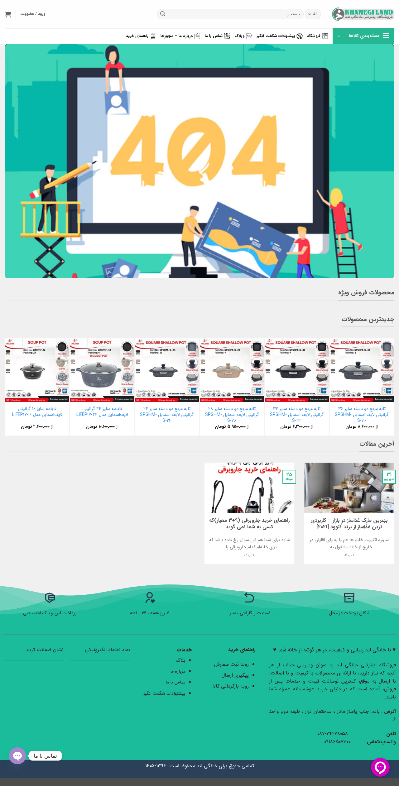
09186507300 (338, 742)
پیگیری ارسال (235, 675)
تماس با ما (214, 36)
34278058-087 (332, 734)
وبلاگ (239, 36)
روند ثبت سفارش (231, 664)
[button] (8, 14)
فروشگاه (313, 36)
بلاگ (180, 660)
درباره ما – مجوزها (177, 36)
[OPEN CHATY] (17, 755)
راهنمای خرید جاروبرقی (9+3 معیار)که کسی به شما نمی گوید (249, 524)
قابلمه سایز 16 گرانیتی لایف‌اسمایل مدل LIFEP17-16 (37, 412)
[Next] (8, 386)
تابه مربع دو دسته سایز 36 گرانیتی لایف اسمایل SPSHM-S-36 (362, 415)
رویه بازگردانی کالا (231, 686)
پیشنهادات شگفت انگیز (276, 36)
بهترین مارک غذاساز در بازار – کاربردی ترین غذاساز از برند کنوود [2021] (349, 524)
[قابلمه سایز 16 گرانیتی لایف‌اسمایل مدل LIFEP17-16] (37, 370)
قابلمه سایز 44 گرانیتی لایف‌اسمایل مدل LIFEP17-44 (102, 412)
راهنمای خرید (137, 36)
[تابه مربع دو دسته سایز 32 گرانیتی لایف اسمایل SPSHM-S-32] (297, 370)
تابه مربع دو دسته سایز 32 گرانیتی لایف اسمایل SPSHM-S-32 (297, 415)
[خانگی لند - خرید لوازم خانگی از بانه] (363, 14)
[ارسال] (162, 14)
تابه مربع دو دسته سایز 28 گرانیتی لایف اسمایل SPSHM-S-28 (232, 415)
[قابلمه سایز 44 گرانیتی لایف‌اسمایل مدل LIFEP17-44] (102, 370)
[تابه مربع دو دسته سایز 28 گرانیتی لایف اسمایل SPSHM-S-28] (232, 370)
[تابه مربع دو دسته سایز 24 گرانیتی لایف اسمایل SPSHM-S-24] (167, 370)
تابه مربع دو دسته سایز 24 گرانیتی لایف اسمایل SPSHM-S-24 (167, 415)
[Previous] (391, 386)
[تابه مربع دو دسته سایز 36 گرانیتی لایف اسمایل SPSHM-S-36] (362, 370)
